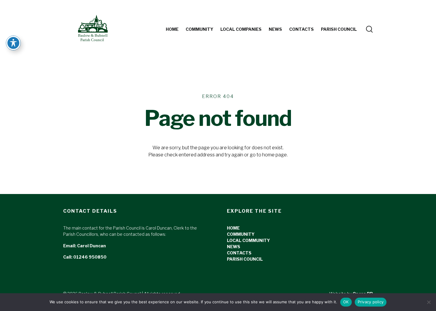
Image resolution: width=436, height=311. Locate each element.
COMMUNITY (240, 234)
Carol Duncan (91, 245)
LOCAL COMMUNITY (248, 240)
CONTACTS (239, 252)
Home (172, 29)
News (275, 29)
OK (346, 301)
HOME (233, 227)
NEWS (233, 246)
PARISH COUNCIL (339, 29)
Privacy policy (371, 301)
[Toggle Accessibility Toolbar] (13, 43)
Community (199, 29)
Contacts (301, 29)
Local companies (241, 29)
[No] (429, 302)
